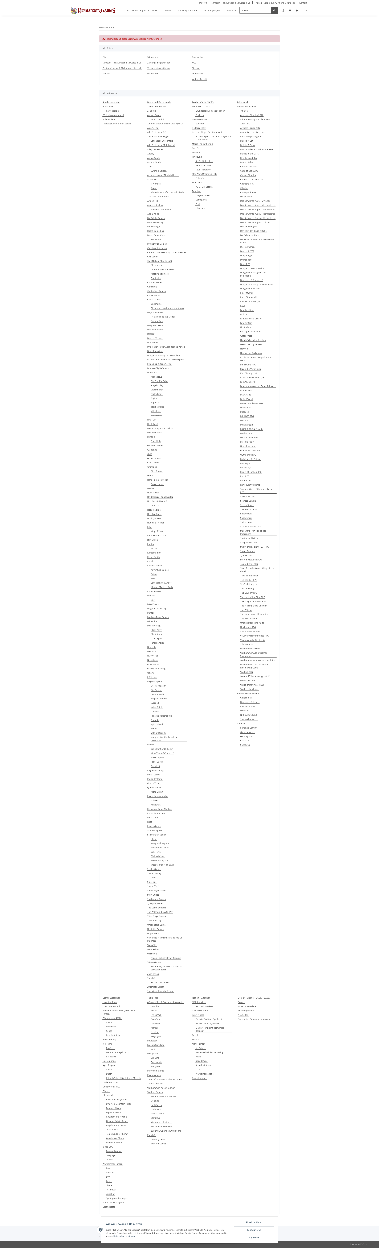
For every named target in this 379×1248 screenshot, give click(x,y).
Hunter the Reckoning (251, 353)
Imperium (111, 1026)
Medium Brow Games (158, 617)
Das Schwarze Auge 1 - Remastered (257, 205)
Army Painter (198, 1043)
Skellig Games (154, 869)
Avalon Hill (152, 200)
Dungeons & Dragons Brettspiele (163, 355)
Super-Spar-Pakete (247, 1006)
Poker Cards (157, 761)
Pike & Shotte (157, 1113)
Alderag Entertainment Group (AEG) (165, 123)
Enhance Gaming (248, 727)
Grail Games (153, 462)
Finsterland (246, 327)
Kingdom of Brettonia (116, 1116)
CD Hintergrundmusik (113, 115)
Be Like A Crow (247, 145)
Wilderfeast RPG (248, 680)
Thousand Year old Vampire (254, 614)
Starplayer (111, 1155)
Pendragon (245, 463)
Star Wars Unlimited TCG (204, 174)
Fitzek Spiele (157, 638)
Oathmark (156, 1109)
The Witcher (246, 610)
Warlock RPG (246, 672)
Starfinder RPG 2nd (249, 538)
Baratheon (156, 1006)
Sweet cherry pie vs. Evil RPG (254, 546)
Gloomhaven (157, 389)
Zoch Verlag (153, 974)
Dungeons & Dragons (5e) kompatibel (252, 274)
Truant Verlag (154, 920)
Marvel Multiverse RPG (251, 403)
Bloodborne (156, 265)
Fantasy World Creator (251, 318)
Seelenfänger (246, 505)
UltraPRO (200, 208)
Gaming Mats (246, 736)
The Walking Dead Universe (254, 605)
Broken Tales (246, 162)
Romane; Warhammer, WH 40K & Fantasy (119, 1012)
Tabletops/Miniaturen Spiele (117, 123)
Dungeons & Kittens (250, 288)
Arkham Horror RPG (250, 128)
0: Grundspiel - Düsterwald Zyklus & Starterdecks (213, 138)
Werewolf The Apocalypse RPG (255, 676)
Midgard (244, 411)
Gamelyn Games (155, 445)
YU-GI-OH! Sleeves (204, 186)
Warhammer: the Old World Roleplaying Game (254, 666)
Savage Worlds (247, 496)
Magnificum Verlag (156, 608)
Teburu (154, 728)
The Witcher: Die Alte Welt (160, 912)
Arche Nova (156, 376)
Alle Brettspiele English (158, 136)
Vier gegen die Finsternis (252, 640)
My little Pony (247, 441)
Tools (198, 1069)
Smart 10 (155, 766)
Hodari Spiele (154, 509)
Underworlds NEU (111, 1086)
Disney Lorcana (199, 119)
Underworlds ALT (111, 1082)
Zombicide (156, 278)
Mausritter (245, 407)
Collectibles (246, 697)
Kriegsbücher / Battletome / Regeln (123, 1078)
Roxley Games (154, 826)
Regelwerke (156, 1062)
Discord (203, 2)
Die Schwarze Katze (250, 235)
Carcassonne (157, 484)
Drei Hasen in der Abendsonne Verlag (166, 346)
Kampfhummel (154, 552)
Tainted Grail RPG (249, 564)
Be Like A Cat (246, 140)
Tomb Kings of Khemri (117, 1133)
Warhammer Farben (113, 1163)
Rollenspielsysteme (246, 106)
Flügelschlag (157, 385)
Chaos (109, 1022)
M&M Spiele (153, 604)
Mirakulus (152, 621)
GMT (149, 454)
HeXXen (244, 348)
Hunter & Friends (155, 522)
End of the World (248, 297)
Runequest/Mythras (250, 484)
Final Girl (151, 419)
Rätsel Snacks (157, 642)
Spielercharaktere (249, 719)
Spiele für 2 (153, 886)
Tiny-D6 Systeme (248, 618)
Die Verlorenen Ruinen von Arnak (167, 308)
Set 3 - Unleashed (204, 161)
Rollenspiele (109, 119)
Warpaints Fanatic (204, 1073)
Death (109, 1073)
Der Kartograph (158, 685)
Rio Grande (152, 817)
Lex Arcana (245, 394)
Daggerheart (246, 196)
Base (108, 1168)
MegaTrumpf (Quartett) (162, 753)
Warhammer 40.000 (250, 648)
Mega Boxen (157, 791)
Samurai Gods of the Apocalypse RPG (256, 491)
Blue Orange (153, 226)
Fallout (243, 314)
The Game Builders (156, 907)
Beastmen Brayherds (116, 1099)
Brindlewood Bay (248, 158)
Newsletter (152, 73)
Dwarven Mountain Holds (118, 1103)
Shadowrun (246, 513)
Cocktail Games (154, 282)
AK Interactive (199, 1002)
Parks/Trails (156, 394)
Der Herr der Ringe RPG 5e (253, 230)
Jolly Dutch (152, 539)
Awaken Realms (155, 205)
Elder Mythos (246, 292)
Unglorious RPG (248, 627)
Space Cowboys (155, 873)
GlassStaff (245, 740)
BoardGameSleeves (160, 982)
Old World (108, 1095)
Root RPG (244, 476)
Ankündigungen (246, 1010)
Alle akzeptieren (254, 1222)
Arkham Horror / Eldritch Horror (163, 175)
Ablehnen (254, 1237)
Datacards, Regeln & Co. (118, 1052)
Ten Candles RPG (248, 580)
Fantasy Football (114, 1151)
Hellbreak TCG (199, 128)
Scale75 (196, 1039)
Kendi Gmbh (153, 557)
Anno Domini (157, 119)
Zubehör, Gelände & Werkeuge (166, 1130)
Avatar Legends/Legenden (253, 132)
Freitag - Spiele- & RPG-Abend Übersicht (275, 2)
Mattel (150, 612)
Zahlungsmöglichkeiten (158, 62)
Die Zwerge (156, 690)
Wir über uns (153, 57)
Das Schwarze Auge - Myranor (255, 200)
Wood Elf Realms (114, 1142)
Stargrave (155, 1066)
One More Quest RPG (250, 450)
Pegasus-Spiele (154, 681)
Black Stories (157, 634)
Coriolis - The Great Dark (252, 179)
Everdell (155, 702)
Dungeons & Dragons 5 (251, 280)
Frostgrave (152, 1053)
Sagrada (155, 720)
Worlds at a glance (249, 689)
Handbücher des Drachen (253, 340)
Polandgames (154, 1075)
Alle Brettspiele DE (156, 132)
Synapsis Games (155, 903)
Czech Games (154, 299)
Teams (109, 1159)
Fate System (246, 323)
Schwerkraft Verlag (156, 834)
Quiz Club (156, 441)
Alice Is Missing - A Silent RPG (255, 119)
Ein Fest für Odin (159, 381)
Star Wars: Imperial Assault (160, 991)
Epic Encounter (247, 706)
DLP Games (152, 342)
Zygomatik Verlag (155, 986)
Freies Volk (156, 1014)
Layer (108, 1181)
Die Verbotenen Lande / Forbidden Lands (257, 241)
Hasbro (150, 488)
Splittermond (246, 522)
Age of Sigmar (109, 1065)
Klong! (154, 839)
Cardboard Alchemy (157, 248)
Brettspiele (108, 106)
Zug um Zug (157, 321)
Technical (111, 1189)
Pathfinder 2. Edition (250, 459)
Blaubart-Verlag (155, 222)
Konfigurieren (254, 1230)
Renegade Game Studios (159, 809)
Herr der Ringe (110, 1002)
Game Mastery (247, 732)
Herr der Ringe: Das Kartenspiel (208, 132)
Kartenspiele (112, 110)
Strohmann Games (156, 899)
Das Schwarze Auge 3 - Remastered (257, 213)
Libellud (151, 595)
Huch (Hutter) (154, 518)
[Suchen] (274, 10)
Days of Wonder (155, 312)
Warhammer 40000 (112, 1018)
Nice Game (152, 660)
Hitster (154, 548)
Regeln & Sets (113, 1035)
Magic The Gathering (202, 143)
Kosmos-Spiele (154, 565)
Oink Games (153, 664)
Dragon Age (246, 255)
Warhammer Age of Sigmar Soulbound (253, 654)
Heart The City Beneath (251, 344)
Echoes (154, 800)
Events (241, 1002)
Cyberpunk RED (248, 192)
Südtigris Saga (158, 856)
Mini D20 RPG (247, 416)
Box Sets (110, 1048)
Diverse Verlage (155, 338)
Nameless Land (248, 446)
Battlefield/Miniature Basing (209, 1052)
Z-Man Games (154, 962)
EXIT (153, 578)
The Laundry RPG (248, 592)
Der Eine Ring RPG (249, 226)
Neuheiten (243, 1014)
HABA (150, 475)
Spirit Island (157, 724)
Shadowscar (246, 518)
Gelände (155, 1100)
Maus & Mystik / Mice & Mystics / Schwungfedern (167, 968)
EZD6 (242, 305)
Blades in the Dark (249, 153)
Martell (154, 1027)
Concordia (152, 286)
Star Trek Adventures (250, 526)
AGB (194, 62)
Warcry (106, 1091)
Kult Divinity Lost (248, 373)
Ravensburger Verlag (157, 796)
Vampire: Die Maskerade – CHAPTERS (164, 739)
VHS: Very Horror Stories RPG (254, 635)
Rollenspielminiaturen (248, 693)
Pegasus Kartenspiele (161, 715)
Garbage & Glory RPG (250, 331)
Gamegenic (201, 199)
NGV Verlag (152, 655)
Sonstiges (245, 744)
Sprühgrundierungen (116, 1198)
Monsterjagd (246, 424)
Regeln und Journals (116, 1125)
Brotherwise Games (157, 243)
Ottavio (150, 672)
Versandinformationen (158, 68)
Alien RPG (245, 123)
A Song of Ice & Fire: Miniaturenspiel (165, 1002)
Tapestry (155, 402)
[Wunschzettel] (290, 10)
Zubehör (151, 978)
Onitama (155, 711)
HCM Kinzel (153, 492)
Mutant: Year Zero (249, 437)
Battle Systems (158, 1139)
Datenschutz (198, 57)
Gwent (154, 188)
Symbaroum (246, 555)
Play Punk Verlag (155, 770)
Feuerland (152, 372)
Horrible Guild (154, 514)
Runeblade (245, 480)
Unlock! (154, 877)
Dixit (153, 599)
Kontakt (303, 2)
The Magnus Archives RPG (253, 601)
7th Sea (244, 110)
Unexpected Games (157, 924)
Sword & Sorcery (159, 170)
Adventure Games (160, 569)
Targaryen (156, 1036)
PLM (198, 204)
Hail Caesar (156, 1105)
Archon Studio (154, 162)
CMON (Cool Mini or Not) (159, 261)
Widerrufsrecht (199, 79)
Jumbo (150, 544)
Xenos (109, 1030)
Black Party (156, 630)
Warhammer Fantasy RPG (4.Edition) (258, 660)
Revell (195, 1035)
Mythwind (156, 239)
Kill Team (107, 1043)
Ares (149, 166)
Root (149, 821)
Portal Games (153, 774)
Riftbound (197, 156)
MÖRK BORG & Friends (251, 429)
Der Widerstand (155, 329)
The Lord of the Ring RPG (252, 597)
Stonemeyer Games (157, 890)
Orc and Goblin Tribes (117, 1121)
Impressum (197, 73)
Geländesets (109, 1206)
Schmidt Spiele (154, 830)
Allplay (150, 153)
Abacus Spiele (154, 115)
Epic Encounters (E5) (250, 301)
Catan (154, 574)
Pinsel (198, 1056)
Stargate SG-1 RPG (249, 542)
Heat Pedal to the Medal (163, 316)
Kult (153, 1049)
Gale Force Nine (200, 1010)
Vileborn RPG (246, 644)
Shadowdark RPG (248, 509)
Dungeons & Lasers (249, 702)
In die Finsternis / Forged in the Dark (255, 359)
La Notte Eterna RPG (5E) (252, 377)
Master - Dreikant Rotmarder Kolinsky (210, 1029)
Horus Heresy (109, 1039)
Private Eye (245, 467)
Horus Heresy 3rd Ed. (113, 1006)
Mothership (246, 433)
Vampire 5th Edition (250, 631)
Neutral (154, 1032)
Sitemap (196, 68)
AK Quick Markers (204, 1006)
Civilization (152, 256)
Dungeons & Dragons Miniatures (256, 284)
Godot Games (154, 458)
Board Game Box (155, 230)
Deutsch (155, 505)
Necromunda (109, 1061)
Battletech (152, 1040)
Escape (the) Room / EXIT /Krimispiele (165, 359)
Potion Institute (154, 779)
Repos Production (156, 813)
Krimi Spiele (157, 707)
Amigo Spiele (153, 158)
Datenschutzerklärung (124, 1236)
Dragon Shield (203, 195)
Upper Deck (153, 933)
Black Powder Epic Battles (163, 1096)
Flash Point (152, 424)
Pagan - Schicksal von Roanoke (166, 958)
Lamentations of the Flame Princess (258, 386)
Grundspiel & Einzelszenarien (210, 110)
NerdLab (151, 651)
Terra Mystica (157, 406)
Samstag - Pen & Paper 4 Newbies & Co (231, 2)
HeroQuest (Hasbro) (157, 501)
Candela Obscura (248, 166)
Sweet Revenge (247, 551)
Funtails (151, 436)
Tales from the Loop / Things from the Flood (257, 570)
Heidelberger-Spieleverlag (160, 497)
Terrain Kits (112, 1129)
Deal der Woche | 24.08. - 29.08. (254, 997)
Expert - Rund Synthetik (207, 1023)
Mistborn (244, 420)
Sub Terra (156, 851)
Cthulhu (244, 188)
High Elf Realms (114, 1112)
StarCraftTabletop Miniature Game (164, 1079)
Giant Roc (152, 449)
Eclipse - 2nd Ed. (159, 698)
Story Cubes (153, 894)
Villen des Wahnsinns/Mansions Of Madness (164, 939)
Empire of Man (113, 1108)
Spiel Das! (152, 881)
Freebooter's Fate (155, 1045)
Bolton (154, 1010)
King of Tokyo (157, 531)
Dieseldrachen (247, 246)
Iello (149, 527)
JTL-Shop (363, 1244)
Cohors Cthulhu (248, 175)
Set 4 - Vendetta (203, 165)
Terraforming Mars (160, 860)
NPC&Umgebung (248, 714)
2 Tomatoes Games (156, 106)
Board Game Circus (156, 235)
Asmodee (151, 179)
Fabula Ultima (247, 310)
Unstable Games (155, 929)
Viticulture (156, 411)
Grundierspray (199, 1078)
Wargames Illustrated (161, 1122)
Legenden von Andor (161, 582)
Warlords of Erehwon (161, 1126)
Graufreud (156, 1019)
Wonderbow (153, 949)
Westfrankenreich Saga (162, 864)
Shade (109, 1185)
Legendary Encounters (162, 140)
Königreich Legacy (160, 843)
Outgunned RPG (248, 454)
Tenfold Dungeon (248, 584)
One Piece (197, 148)
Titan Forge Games (156, 916)
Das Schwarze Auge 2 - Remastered (257, 209)
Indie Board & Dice (156, 535)
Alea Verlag (152, 128)
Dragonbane (246, 259)
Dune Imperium (155, 351)
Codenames (157, 303)
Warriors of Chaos (115, 1138)
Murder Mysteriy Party (162, 587)
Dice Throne (157, 471)
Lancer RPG (246, 390)
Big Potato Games (156, 218)
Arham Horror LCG (201, 106)
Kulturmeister (154, 591)
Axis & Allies (153, 213)
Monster (244, 710)
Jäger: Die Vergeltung (250, 369)
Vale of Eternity (158, 732)
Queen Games (154, 787)
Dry (108, 1176)
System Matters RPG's (251, 559)
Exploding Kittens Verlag (159, 363)
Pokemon (196, 152)
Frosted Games (154, 432)
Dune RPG (245, 264)
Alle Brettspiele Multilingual (161, 145)
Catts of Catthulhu (249, 170)
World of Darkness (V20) (252, 684)
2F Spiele (151, 110)
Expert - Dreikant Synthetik (209, 1019)
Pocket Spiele (157, 757)
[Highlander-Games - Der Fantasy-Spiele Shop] (92, 10)
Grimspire (152, 466)
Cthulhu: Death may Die (163, 269)
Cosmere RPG (247, 183)
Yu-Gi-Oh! (197, 182)
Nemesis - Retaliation (161, 209)
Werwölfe (152, 945)
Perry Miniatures (155, 1070)
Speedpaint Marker (205, 1065)
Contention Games (156, 291)
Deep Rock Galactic (156, 325)
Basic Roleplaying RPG (251, 136)
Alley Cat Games (155, 149)
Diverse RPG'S (247, 251)
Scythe (154, 398)
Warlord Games (155, 1092)
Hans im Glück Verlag (157, 479)
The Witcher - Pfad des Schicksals (167, 192)
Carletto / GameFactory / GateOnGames (166, 252)
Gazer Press (246, 335)
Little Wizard (246, 399)
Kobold (150, 561)
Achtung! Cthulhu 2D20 (251, 115)
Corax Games (153, 295)
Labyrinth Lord (247, 381)
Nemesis (151, 647)
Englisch (200, 115)
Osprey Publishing (156, 668)
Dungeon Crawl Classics (252, 268)
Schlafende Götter (160, 847)
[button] (283, 10)
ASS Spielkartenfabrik (158, 196)
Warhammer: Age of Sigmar (161, 1087)
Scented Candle (248, 500)
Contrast (110, 1172)
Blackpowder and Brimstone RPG (256, 149)
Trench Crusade (155, 1083)
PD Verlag (152, 677)
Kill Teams (111, 1056)
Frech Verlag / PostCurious (160, 428)
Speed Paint (201, 1061)
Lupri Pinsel (198, 1014)
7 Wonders (156, 183)
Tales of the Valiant (249, 575)
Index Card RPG (248, 364)
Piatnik (150, 744)
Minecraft (155, 804)
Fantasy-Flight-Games (158, 368)
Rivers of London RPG (250, 471)
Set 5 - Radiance (204, 169)
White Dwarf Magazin (113, 1202)
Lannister (155, 1023)
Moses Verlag (153, 625)
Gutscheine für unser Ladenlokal (254, 1019)
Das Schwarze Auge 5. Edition (255, 222)
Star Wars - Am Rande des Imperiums (253, 532)
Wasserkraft (157, 415)
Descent (151, 333)
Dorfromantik (157, 694)
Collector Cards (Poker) (162, 748)
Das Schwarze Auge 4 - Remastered (257, 218)
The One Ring (247, 588)
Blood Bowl (108, 1146)
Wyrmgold (152, 953)
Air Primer (201, 1048)
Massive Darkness (160, 273)
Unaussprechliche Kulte (252, 622)
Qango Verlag (154, 783)
